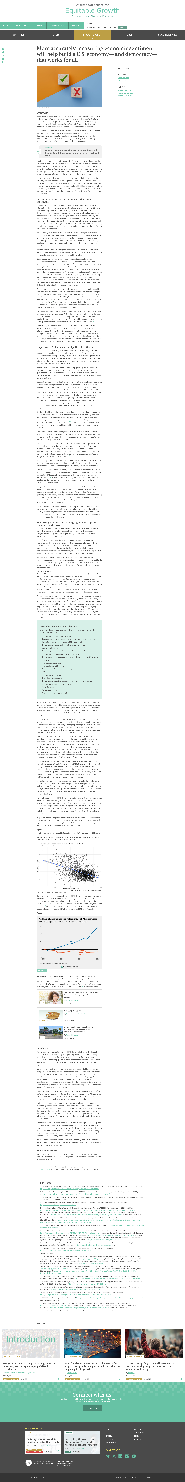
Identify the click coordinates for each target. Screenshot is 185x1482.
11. (41, 1254)
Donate (122, 28)
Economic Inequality (126, 90)
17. (41, 1292)
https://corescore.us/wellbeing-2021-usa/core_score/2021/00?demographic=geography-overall (109, 1298)
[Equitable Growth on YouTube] (134, 1456)
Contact (109, 1439)
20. (41, 1311)
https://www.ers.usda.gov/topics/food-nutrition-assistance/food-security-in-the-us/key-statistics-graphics (85, 1215)
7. (41, 1225)
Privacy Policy (112, 1442)
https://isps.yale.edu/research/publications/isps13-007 (95, 1245)
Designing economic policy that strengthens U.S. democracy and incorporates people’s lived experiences (29, 1366)
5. (41, 1208)
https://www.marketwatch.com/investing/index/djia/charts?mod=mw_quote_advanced (79, 1308)
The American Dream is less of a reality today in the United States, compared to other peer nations (81, 994)
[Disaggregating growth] (51, 1016)
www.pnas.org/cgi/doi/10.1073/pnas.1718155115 (56, 1269)
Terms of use (139, 1439)
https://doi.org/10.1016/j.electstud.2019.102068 (123, 1278)
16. (41, 1287)
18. (41, 1298)
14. (41, 1276)
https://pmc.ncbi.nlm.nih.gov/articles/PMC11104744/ (87, 1284)
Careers (109, 1436)
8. (41, 1231)
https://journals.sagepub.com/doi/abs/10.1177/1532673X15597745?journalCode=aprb (69, 1233)
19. (41, 1303)
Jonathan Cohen (123, 78)
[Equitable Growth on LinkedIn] (120, 1456)
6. (41, 1218)
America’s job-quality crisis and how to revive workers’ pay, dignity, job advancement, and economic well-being (150, 1366)
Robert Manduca (72, 1000)
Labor (129, 35)
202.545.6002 (66, 1466)
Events (105, 27)
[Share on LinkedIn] (3, 55)
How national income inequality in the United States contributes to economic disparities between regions (79, 1029)
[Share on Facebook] (3, 48)
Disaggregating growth (73, 1011)
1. (41, 1186)
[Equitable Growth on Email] (127, 1456)
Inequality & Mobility (93, 35)
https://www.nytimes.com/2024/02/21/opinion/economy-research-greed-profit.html (69, 1189)
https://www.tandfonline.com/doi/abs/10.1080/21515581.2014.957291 (110, 1235)
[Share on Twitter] (3, 52)
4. (41, 1203)
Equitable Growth (45, 1445)
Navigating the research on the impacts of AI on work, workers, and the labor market (81, 1442)
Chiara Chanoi (80, 1448)
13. (41, 1266)
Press (108, 1433)
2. (41, 1192)
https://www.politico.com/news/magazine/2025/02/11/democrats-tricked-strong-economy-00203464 (75, 1295)
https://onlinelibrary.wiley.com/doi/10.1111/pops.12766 (105, 1240)
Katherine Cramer (124, 81)
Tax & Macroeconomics (166, 35)
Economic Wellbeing (125, 93)
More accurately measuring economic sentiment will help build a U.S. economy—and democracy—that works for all (73, 153)
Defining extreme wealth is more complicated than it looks (42, 1441)
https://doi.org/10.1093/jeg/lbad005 (91, 1263)
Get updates (45, 1169)
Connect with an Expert (93, 27)
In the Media (139, 1433)
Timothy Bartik (72, 1373)
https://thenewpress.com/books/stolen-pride (90, 1278)
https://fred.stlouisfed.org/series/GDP (53, 1305)
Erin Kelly (131, 1373)
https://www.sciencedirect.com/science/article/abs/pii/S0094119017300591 (75, 1289)
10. (41, 1248)
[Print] (3, 62)
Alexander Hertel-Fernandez (15, 1373)
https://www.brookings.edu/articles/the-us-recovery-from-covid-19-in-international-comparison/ (76, 1194)
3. (41, 1197)
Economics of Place (125, 96)
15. (41, 1282)
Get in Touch (92, 1408)
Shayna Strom (30, 1373)
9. (41, 1243)
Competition (18, 35)
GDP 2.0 (120, 98)
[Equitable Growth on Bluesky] (108, 1456)
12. (41, 1257)
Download (48, 147)
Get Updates (112, 27)
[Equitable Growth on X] (114, 1456)
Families (55, 35)
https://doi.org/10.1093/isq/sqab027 (91, 1259)
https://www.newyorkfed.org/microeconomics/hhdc (58, 1205)
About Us (138, 1430)
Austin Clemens (71, 1014)
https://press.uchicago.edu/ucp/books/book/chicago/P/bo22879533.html (65, 1250)
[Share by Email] (3, 58)
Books (136, 1436)
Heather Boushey (84, 1014)
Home (108, 1430)
